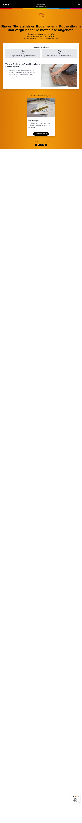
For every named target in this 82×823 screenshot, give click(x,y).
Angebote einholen (41, 134)
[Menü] (79, 795)
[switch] (75, 800)
